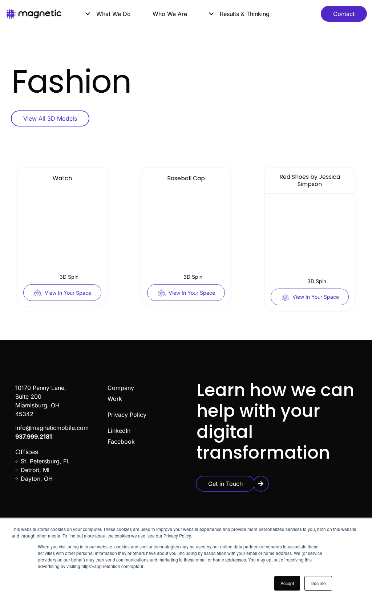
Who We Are (170, 13)
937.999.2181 (33, 436)
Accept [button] (287, 583)
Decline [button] (318, 583)
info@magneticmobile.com (52, 427)
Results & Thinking (245, 13)
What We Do (113, 13)
